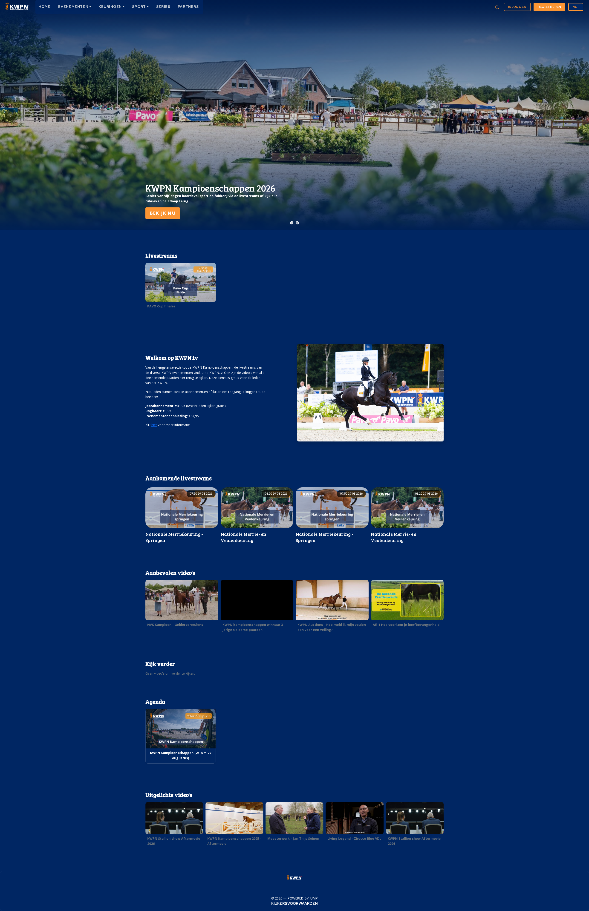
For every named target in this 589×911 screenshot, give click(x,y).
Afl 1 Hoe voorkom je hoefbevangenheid (406, 624)
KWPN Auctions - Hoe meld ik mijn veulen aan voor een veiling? (331, 627)
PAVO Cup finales (161, 306)
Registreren (549, 7)
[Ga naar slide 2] (297, 222)
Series (163, 6)
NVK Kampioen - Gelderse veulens (175, 624)
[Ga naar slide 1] (291, 222)
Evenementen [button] (73, 6)
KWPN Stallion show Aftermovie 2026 (173, 841)
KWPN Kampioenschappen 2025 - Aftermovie (234, 841)
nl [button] (574, 7)
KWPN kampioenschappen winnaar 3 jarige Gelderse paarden (252, 627)
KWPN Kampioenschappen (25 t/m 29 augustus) (180, 755)
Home (45, 6)
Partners (188, 6)
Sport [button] (139, 6)
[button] (180, 287)
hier (154, 425)
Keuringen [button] (110, 6)
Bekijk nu (163, 213)
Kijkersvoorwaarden (294, 903)
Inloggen (517, 7)
